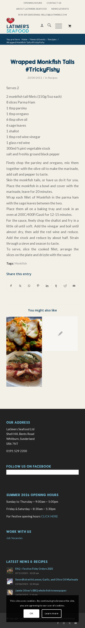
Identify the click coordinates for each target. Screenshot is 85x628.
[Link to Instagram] (64, 623)
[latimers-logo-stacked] (35, 26)
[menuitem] (33, 3)
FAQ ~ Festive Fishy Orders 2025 (34, 568)
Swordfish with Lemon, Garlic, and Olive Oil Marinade (46, 579)
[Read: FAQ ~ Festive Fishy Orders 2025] (9, 570)
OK (31, 613)
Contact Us (54, 3)
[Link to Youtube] (76, 623)
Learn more (52, 613)
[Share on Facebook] (11, 286)
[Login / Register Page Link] (40, 26)
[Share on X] (20, 286)
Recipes (53, 77)
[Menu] (56, 26)
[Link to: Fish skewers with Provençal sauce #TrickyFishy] (24, 369)
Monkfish (20, 263)
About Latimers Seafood (31, 8)
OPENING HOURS (33, 3)
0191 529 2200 (25, 14)
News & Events (60, 8)
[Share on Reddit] (65, 286)
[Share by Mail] (74, 286)
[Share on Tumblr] (56, 286)
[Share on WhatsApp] (29, 286)
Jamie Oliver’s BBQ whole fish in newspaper (40, 590)
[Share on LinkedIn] (47, 286)
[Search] (47, 26)
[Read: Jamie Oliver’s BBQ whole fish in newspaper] (9, 592)
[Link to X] (70, 623)
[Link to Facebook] (58, 623)
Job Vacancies (14, 538)
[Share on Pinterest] (38, 286)
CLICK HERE (49, 516)
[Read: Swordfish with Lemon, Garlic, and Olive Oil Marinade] (9, 581)
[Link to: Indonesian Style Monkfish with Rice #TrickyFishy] (24, 333)
